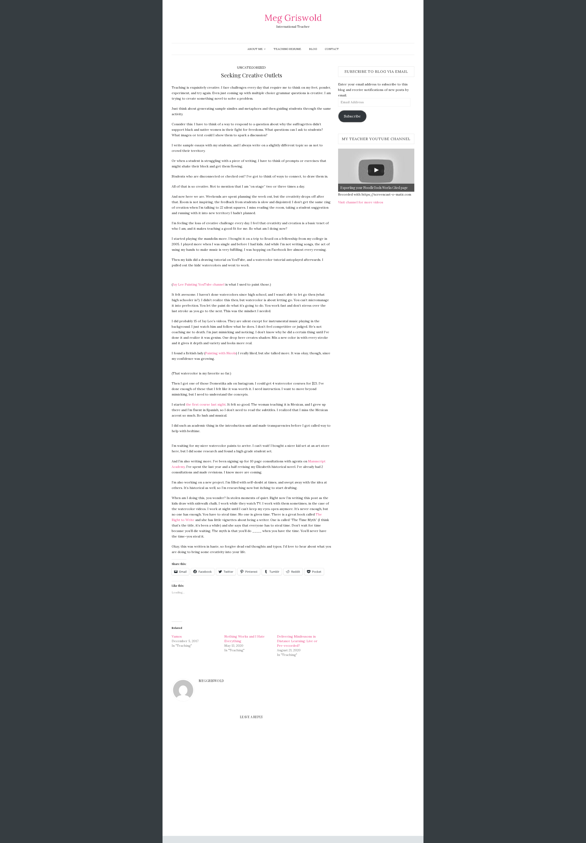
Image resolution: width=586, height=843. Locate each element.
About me (255, 49)
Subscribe (352, 116)
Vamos (177, 636)
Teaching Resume (287, 49)
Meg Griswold (293, 17)
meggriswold (211, 681)
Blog (313, 49)
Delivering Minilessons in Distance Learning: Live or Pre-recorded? (297, 641)
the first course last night (206, 404)
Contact (332, 49)
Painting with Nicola (220, 353)
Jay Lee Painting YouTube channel (198, 284)
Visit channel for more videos (360, 202)
